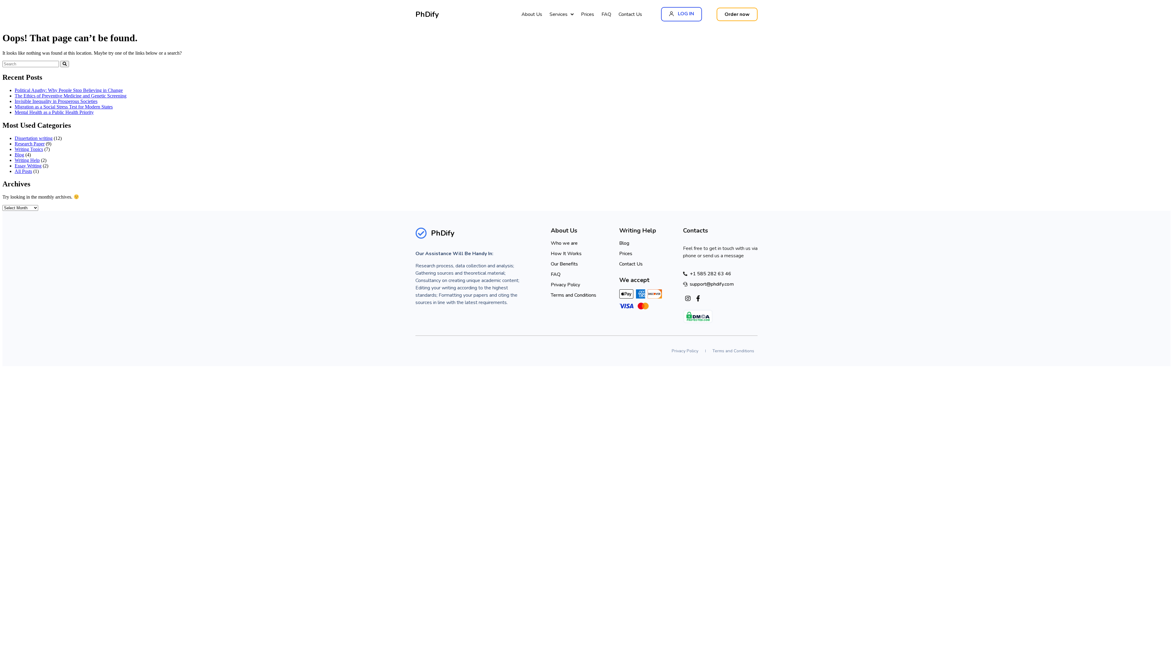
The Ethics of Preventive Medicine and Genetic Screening (70, 95)
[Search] (64, 64)
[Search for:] (31, 63)
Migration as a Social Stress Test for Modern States (64, 106)
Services (559, 14)
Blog (19, 154)
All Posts (23, 171)
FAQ (606, 14)
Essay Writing (28, 165)
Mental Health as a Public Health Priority (54, 112)
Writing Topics (29, 149)
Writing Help (27, 160)
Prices (587, 14)
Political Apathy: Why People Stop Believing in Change (69, 90)
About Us (531, 14)
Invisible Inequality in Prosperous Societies (56, 101)
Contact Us (630, 14)
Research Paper (30, 143)
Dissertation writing (34, 138)
